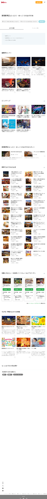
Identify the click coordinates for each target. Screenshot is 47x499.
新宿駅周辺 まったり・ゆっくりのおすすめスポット (14, 38)
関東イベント (19, 493)
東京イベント (30, 493)
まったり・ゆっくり (17, 374)
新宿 (4, 374)
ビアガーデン (37, 303)
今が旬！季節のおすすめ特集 (10, 40)
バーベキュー (31, 303)
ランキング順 (35, 28)
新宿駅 (9, 374)
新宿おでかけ (35, 493)
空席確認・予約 (7, 289)
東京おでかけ (24, 493)
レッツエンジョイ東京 (7, 493)
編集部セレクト (8, 35)
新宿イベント (40, 493)
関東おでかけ (14, 493)
